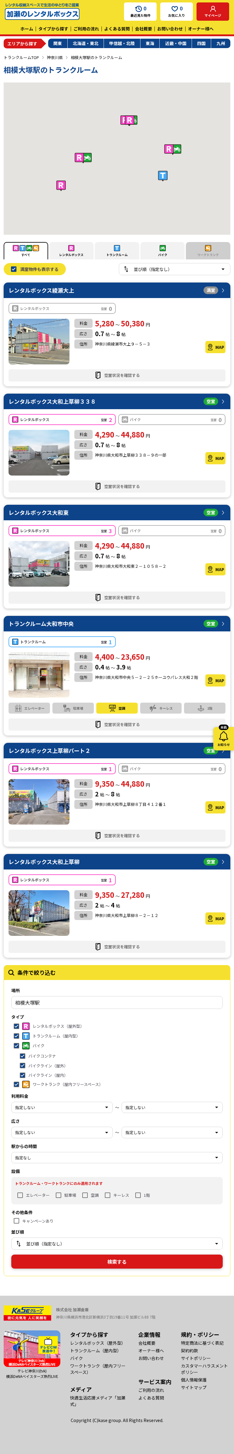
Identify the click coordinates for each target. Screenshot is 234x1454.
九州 (221, 43)
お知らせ (224, 737)
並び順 (17, 1232)
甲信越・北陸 (122, 43)
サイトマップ (194, 1387)
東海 (150, 43)
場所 (15, 990)
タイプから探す (53, 29)
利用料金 (19, 1096)
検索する (117, 1261)
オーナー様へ (201, 29)
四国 (201, 43)
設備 (15, 1171)
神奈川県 (55, 57)
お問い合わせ (170, 29)
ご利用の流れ (86, 29)
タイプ (17, 1017)
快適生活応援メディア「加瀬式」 (97, 1401)
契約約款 (189, 1350)
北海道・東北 (85, 43)
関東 (57, 43)
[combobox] (117, 1002)
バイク (76, 1358)
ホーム (26, 29)
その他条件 (22, 1212)
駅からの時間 (24, 1146)
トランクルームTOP (21, 57)
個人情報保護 (194, 1380)
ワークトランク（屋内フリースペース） (98, 1369)
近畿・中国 (175, 43)
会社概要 (143, 29)
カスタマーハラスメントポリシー (204, 1369)
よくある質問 (117, 29)
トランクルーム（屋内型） (95, 1350)
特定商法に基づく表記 (202, 1343)
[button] (61, 186)
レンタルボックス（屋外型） (98, 1343)
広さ (15, 1121)
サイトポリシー (196, 1358)
